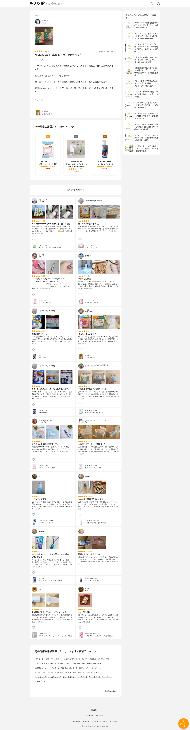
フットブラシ (106, 659)
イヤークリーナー (97, 668)
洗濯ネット (97, 663)
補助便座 (64, 668)
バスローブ (49, 659)
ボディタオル (75, 659)
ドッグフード (82, 677)
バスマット (58, 659)
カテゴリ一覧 (89, 715)
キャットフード (95, 677)
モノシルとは (101, 715)
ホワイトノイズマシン (93, 672)
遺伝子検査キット (69, 677)
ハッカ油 (67, 672)
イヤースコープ (41, 672)
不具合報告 (113, 721)
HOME (95, 709)
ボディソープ (40, 663)
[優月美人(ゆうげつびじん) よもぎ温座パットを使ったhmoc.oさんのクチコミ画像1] (44, 36)
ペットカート (107, 677)
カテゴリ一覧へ (110, 691)
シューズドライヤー (55, 672)
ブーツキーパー (78, 672)
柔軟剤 (89, 663)
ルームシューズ (41, 677)
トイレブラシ (55, 668)
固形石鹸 (49, 663)
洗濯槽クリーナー (41, 668)
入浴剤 (66, 659)
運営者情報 (76, 721)
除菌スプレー (71, 663)
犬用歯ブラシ (40, 681)
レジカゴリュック (54, 677)
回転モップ (73, 668)
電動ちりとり (84, 668)
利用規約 (86, 721)
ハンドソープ (59, 663)
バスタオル (39, 659)
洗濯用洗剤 (81, 663)
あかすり (85, 659)
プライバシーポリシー (99, 721)
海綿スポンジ (95, 659)
